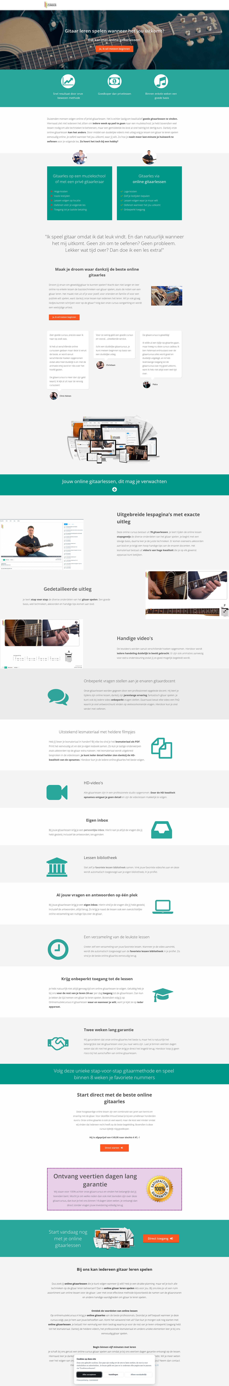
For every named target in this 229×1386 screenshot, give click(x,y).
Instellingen (113, 1374)
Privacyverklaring (82, 1380)
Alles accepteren (89, 1374)
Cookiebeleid (93, 1380)
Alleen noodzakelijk (138, 1374)
